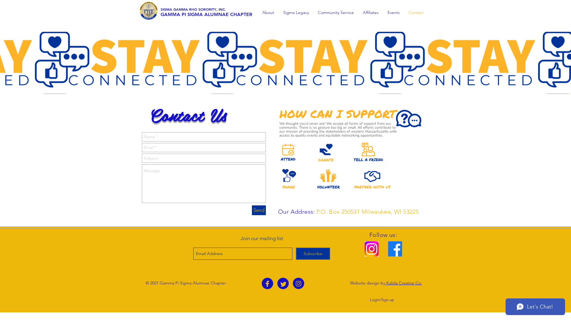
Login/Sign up (382, 300)
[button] (268, 13)
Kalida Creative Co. (403, 283)
